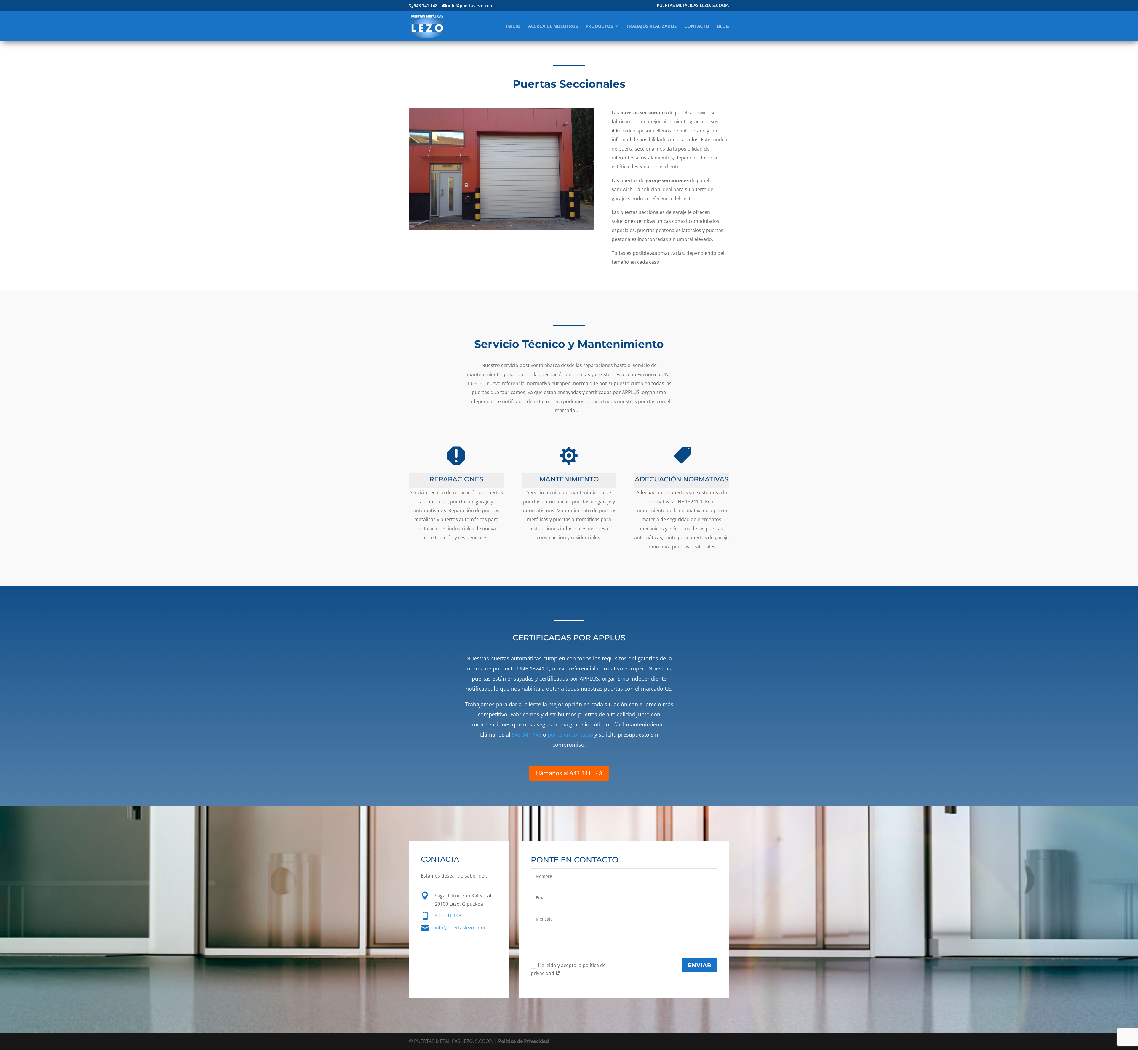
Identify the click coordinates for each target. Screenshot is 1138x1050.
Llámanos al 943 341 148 (569, 773)
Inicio (513, 26)
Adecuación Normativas (681, 479)
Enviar (699, 965)
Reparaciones (456, 479)
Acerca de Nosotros (553, 26)
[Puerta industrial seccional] (501, 230)
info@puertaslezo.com (460, 927)
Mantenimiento (569, 479)
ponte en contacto (570, 734)
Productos (599, 26)
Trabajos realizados (651, 26)
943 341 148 (526, 734)
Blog (723, 26)
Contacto (696, 26)
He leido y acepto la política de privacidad (568, 969)
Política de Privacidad (523, 1041)
